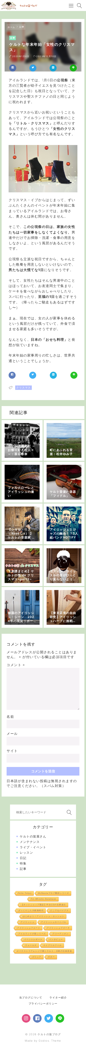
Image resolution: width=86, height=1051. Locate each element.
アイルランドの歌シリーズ (32, 934)
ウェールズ (31, 945)
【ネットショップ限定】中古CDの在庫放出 (43, 905)
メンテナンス (30, 842)
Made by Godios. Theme (43, 1040)
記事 (21, 26)
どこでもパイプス (59, 910)
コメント (16, 665)
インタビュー (56, 939)
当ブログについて (30, 997)
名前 (10, 717)
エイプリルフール (52, 945)
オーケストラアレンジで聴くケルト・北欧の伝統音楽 (44, 951)
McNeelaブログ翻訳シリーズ (53, 893)
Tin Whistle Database (43, 899)
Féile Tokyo (25, 893)
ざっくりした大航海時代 (31, 910)
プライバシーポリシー (43, 1003)
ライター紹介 (58, 997)
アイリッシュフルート (28, 928)
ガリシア (36, 957)
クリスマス (23, 387)
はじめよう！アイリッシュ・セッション (43, 916)
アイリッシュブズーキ (58, 928)
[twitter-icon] (48, 1018)
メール (12, 734)
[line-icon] (60, 1018)
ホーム (11, 27)
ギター (51, 957)
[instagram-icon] (26, 1018)
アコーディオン (61, 934)
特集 (23, 863)
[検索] (68, 812)
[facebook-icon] (37, 1018)
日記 (23, 858)
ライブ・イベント (33, 847)
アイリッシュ (27, 922)
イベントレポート (33, 939)
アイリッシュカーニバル (53, 922)
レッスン (26, 852)
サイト (12, 751)
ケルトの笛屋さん (33, 836)
